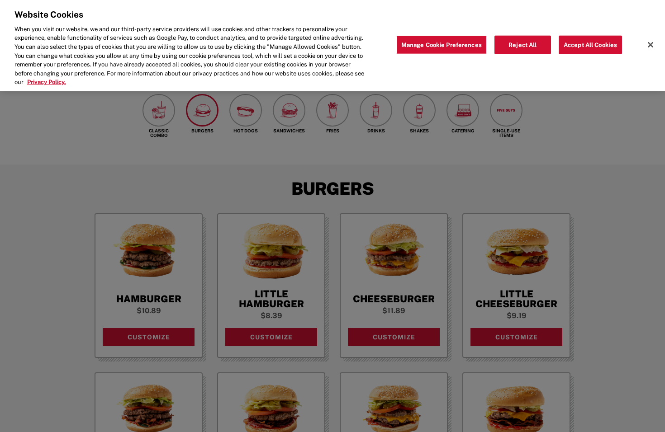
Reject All (522, 44)
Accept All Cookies (590, 44)
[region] (332, 45)
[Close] (650, 45)
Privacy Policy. (46, 82)
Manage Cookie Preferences (441, 44)
